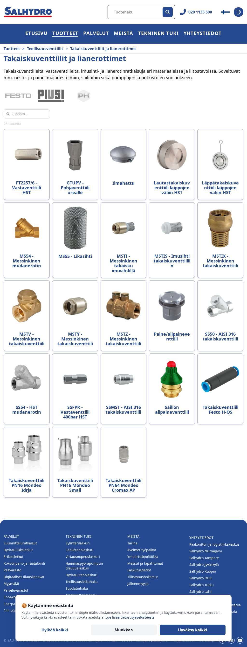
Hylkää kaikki (54, 630)
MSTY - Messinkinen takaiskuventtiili (75, 339)
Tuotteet (65, 33)
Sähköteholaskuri (79, 550)
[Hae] (168, 12)
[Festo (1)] (18, 96)
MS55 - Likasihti (75, 256)
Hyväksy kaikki (192, 630)
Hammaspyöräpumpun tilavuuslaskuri (84, 565)
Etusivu (36, 33)
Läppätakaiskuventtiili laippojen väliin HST (220, 187)
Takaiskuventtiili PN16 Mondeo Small (75, 485)
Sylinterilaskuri (78, 543)
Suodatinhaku (77, 588)
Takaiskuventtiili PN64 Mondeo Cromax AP (123, 485)
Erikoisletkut (13, 556)
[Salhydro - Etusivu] (28, 12)
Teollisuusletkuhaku (82, 581)
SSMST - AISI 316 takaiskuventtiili (123, 409)
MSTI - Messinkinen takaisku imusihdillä (123, 263)
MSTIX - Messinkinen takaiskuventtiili (220, 261)
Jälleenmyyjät (138, 583)
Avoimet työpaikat (141, 550)
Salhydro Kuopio (202, 571)
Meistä (123, 33)
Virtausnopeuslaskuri (83, 556)
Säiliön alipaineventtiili (172, 409)
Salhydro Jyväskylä (204, 564)
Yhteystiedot (203, 33)
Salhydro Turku (201, 584)
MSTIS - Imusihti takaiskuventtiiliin (172, 261)
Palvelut (96, 33)
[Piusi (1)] (50, 96)
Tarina (132, 543)
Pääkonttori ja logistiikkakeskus (214, 544)
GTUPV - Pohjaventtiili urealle (75, 187)
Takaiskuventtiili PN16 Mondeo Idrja (26, 485)
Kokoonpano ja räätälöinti (24, 563)
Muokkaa (124, 630)
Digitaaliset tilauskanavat (24, 577)
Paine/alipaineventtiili (172, 336)
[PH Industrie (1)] (83, 96)
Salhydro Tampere (204, 558)
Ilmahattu (123, 183)
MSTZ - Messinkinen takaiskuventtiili (123, 339)
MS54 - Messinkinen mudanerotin (26, 261)
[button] (65, 34)
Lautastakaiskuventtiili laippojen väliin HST (172, 187)
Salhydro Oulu (201, 578)
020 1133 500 (200, 12)
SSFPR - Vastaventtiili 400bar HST (75, 412)
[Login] (238, 12)
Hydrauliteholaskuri (81, 575)
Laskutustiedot (139, 570)
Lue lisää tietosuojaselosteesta (130, 617)
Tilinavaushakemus (142, 577)
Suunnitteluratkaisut (20, 543)
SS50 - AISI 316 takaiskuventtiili (220, 336)
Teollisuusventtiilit (45, 48)
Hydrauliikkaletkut (18, 550)
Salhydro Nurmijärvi (205, 551)
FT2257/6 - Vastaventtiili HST (26, 187)
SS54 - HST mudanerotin (26, 409)
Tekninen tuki (158, 33)
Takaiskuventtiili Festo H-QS (220, 409)
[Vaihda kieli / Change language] (225, 12)
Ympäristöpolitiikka (142, 556)
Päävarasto (12, 570)
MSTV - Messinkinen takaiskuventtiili (26, 339)
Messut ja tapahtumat (145, 563)
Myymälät (11, 583)
